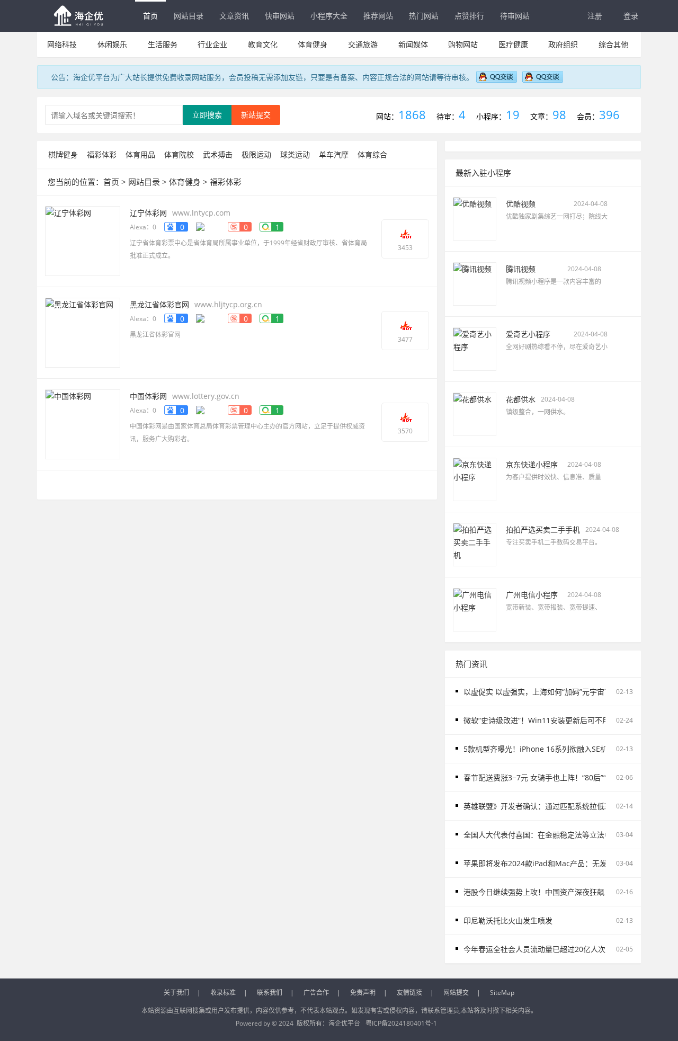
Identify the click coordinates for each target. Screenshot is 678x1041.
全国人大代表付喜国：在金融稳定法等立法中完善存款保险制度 (567, 835)
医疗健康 (513, 44)
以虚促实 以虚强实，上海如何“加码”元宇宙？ (537, 692)
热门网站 (424, 16)
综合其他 (613, 44)
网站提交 (456, 992)
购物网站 (463, 44)
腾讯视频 (521, 269)
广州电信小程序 (532, 595)
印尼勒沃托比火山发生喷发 (507, 920)
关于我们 (176, 992)
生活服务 (162, 44)
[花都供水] (474, 413)
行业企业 (212, 44)
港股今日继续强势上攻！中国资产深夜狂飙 (533, 892)
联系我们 (269, 992)
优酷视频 (521, 204)
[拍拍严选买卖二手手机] (474, 544)
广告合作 (316, 992)
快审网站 (280, 16)
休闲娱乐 (112, 44)
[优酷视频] (474, 218)
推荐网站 (378, 16)
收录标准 (223, 992)
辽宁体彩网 (148, 213)
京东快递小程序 (532, 464)
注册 (594, 16)
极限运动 (256, 154)
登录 (630, 16)
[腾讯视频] (474, 283)
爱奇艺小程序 (528, 334)
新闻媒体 (413, 44)
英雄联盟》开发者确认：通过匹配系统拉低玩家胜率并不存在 (563, 806)
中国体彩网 (148, 396)
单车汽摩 (334, 154)
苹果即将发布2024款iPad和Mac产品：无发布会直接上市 (557, 863)
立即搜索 (207, 115)
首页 (150, 16)
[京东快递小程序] (474, 479)
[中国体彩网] (82, 424)
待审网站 (515, 16)
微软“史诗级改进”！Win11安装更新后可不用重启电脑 (551, 720)
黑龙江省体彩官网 (159, 304)
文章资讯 (234, 16)
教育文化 (263, 44)
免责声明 (363, 992)
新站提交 (256, 115)
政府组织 (563, 44)
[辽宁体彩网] (82, 240)
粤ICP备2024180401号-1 (401, 1023)
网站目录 (188, 16)
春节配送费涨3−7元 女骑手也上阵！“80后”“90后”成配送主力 (562, 777)
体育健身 (312, 44)
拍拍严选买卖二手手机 (543, 529)
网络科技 (62, 44)
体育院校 (179, 154)
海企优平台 (344, 1023)
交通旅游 (363, 44)
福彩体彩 (102, 154)
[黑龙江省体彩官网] (82, 332)
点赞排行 (469, 16)
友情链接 (409, 992)
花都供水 (521, 399)
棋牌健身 (63, 154)
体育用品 (140, 154)
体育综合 (372, 154)
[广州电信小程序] (474, 609)
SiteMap (502, 992)
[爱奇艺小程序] (474, 348)
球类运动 (295, 154)
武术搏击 (218, 154)
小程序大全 (328, 16)
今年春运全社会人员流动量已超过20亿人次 (534, 949)
